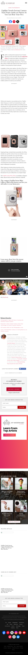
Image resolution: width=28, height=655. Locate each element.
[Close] (25, 309)
